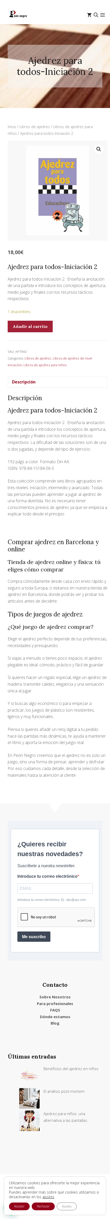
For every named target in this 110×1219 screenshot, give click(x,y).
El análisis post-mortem (63, 1091)
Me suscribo (34, 937)
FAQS (55, 1009)
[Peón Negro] (19, 15)
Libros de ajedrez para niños (45, 365)
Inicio (12, 126)
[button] (96, 15)
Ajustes (67, 1206)
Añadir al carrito (30, 326)
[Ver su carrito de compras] (89, 15)
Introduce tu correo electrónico (47, 876)
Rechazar (43, 1206)
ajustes (48, 1197)
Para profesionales (55, 1003)
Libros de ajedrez (34, 126)
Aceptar (19, 1206)
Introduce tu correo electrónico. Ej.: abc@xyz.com (51, 900)
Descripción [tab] (24, 382)
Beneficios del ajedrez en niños (70, 1068)
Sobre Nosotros (55, 996)
